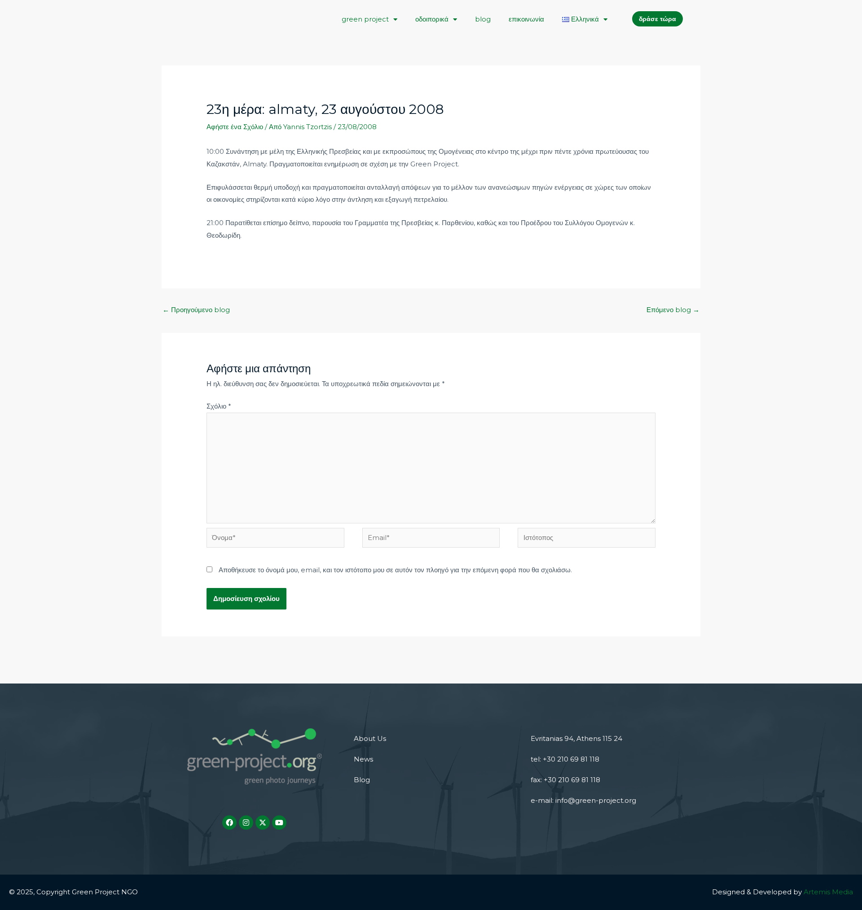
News (363, 759)
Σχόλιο (219, 406)
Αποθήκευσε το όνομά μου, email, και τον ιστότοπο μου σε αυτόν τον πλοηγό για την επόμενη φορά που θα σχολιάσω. (395, 570)
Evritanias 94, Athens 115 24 (576, 738)
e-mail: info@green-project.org (583, 800)
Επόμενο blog (672, 309)
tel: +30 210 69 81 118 (565, 759)
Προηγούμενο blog (196, 309)
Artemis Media (828, 892)
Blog (362, 779)
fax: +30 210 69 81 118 (565, 779)
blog (483, 19)
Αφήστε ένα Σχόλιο (235, 126)
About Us (370, 738)
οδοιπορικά (432, 19)
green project (365, 19)
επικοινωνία (526, 19)
